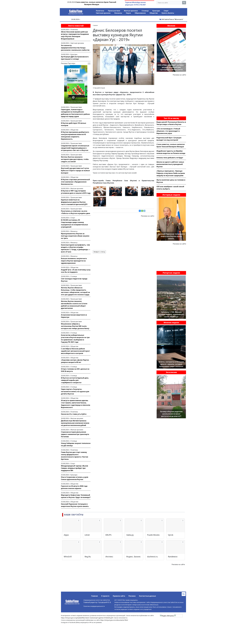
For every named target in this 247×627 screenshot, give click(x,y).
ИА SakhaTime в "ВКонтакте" (172, 19)
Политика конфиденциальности (94, 606)
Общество (154, 13)
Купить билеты (168, 13)
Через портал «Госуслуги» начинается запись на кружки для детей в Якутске (75, 391)
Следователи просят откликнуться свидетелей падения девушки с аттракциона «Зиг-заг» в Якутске (75, 148)
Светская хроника (103, 13)
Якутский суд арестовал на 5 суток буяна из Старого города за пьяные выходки (75, 170)
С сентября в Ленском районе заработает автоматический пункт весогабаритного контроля (75, 351)
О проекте (105, 596)
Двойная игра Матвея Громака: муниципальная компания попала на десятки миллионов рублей (75, 423)
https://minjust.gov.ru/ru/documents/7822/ (114, 620)
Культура (156, 11)
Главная (94, 596)
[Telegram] (144, 211)
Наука (128, 13)
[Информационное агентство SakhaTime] (76, 11)
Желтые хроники (131, 11)
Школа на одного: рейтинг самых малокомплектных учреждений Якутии (170, 164)
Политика (100, 11)
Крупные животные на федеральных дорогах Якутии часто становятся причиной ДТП (74, 202)
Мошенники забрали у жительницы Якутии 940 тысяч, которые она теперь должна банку (75, 326)
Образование (140, 13)
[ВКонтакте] (140, 211)
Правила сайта (119, 596)
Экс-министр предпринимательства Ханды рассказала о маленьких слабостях (75, 47)
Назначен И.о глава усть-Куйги (73, 414)
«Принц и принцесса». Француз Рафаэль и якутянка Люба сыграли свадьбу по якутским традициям (170, 173)
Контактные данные (147, 596)
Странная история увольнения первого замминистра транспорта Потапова (75, 434)
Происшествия (114, 11)
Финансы (118, 13)
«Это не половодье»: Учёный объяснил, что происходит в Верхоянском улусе (168, 131)
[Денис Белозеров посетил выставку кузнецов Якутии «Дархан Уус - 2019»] (123, 64)
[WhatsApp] (142, 211)
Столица (145, 11)
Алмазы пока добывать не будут (169, 158)
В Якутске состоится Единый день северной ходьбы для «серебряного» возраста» (75, 380)
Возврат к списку (99, 252)
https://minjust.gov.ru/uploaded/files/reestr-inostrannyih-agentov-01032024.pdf (87, 618)
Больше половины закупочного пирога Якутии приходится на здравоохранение (74, 260)
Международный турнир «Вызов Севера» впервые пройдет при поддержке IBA (74, 468)
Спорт (166, 11)
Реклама (132, 596)
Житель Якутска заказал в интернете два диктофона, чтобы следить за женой (75, 159)
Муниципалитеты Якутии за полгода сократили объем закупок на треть (75, 236)
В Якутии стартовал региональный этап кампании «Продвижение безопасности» (75, 181)
